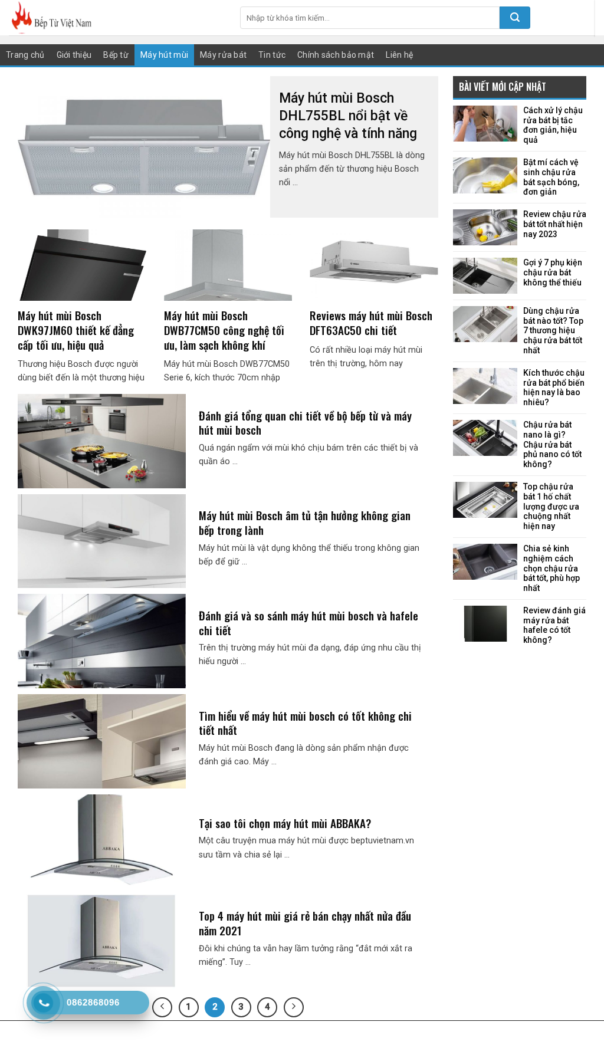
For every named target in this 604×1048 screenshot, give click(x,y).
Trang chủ (25, 55)
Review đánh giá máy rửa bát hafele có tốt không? (554, 625)
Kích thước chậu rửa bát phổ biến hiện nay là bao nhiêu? (554, 387)
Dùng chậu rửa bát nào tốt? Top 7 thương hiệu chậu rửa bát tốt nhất (553, 330)
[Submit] (515, 17)
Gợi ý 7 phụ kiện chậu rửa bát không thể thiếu (552, 272)
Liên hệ (399, 55)
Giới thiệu (74, 55)
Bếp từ (116, 55)
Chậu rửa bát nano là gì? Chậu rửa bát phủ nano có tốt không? (552, 444)
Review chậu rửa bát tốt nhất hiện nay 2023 (554, 224)
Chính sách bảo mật (335, 55)
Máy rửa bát (223, 55)
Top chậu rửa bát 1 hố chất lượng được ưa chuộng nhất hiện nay (551, 506)
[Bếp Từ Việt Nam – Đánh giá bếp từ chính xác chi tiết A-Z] (115, 17)
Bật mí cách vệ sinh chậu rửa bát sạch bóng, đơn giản (551, 176)
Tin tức (271, 55)
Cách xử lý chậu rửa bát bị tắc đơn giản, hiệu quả (553, 125)
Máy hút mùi (164, 55)
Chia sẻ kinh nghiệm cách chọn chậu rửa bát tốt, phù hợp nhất (551, 568)
